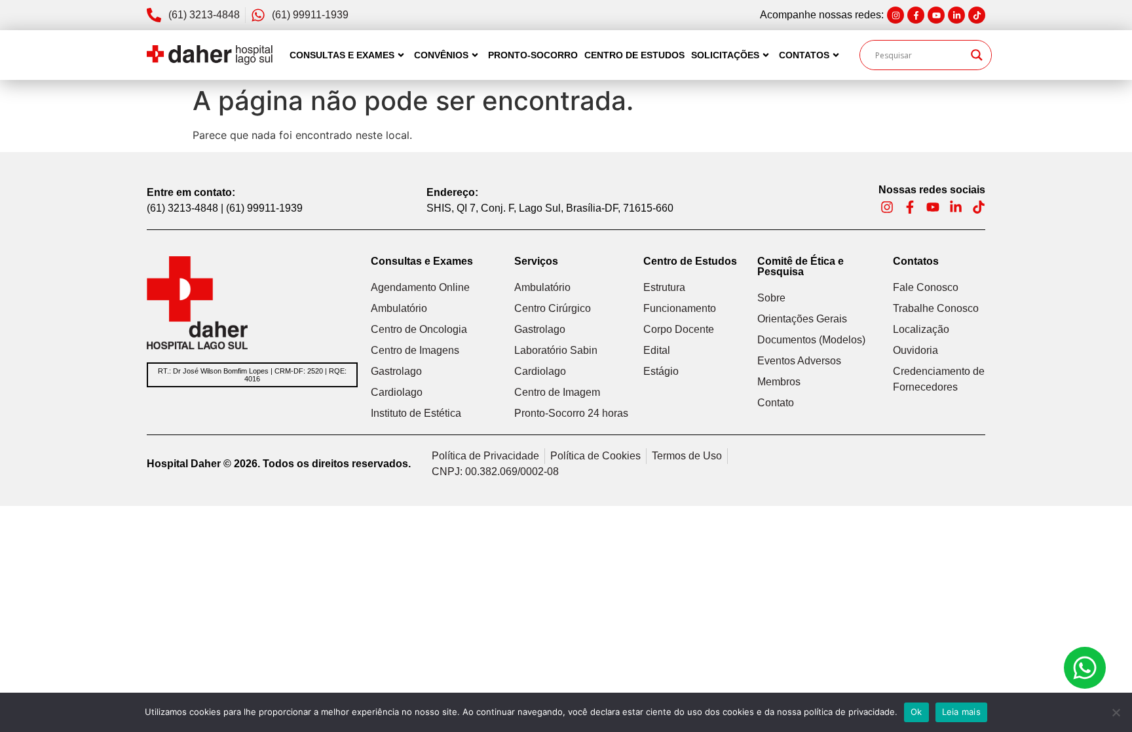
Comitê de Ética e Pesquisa (800, 266)
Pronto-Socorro (533, 55)
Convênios (441, 55)
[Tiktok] (976, 15)
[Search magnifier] (977, 55)
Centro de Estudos (634, 55)
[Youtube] (936, 15)
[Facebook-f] (915, 15)
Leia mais (961, 711)
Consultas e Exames (342, 55)
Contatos (804, 55)
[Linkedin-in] (956, 15)
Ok (916, 711)
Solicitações (725, 55)
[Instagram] (895, 15)
